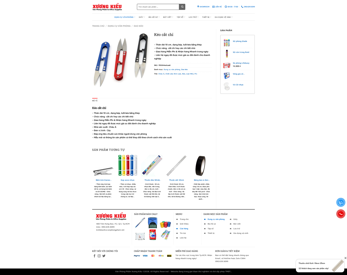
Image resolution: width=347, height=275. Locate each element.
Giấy (141, 17)
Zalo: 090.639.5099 (105, 227)
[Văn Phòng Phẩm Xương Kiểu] (112, 7)
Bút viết (167, 17)
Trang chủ (98, 26)
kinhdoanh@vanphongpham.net (110, 230)
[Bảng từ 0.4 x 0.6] (140, 234)
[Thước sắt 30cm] (176, 166)
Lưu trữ (193, 17)
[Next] (212, 179)
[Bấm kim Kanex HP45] (103, 166)
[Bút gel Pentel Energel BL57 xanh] (140, 222)
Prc (196, 74)
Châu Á (161, 74)
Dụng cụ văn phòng (124, 17)
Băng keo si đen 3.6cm (201, 180)
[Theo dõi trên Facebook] (94, 256)
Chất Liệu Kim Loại (173, 74)
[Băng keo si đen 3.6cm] (201, 166)
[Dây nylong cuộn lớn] (165, 222)
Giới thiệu (184, 224)
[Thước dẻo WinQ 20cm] (152, 166)
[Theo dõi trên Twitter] (103, 256)
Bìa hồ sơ (153, 17)
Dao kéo (138, 26)
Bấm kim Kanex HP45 (103, 180)
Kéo (183, 74)
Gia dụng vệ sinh (223, 17)
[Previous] (92, 179)
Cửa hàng (184, 228)
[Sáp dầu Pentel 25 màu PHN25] (165, 234)
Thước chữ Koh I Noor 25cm (312, 263)
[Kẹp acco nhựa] (128, 166)
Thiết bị (205, 17)
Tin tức (183, 233)
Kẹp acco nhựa (127, 180)
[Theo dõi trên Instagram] (99, 256)
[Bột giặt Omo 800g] (152, 234)
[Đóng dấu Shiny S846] (152, 222)
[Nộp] (182, 7)
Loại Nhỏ (189, 74)
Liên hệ (183, 238)
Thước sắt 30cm (176, 180)
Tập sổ (180, 17)
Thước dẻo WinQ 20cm (152, 180)
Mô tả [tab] (94, 100)
